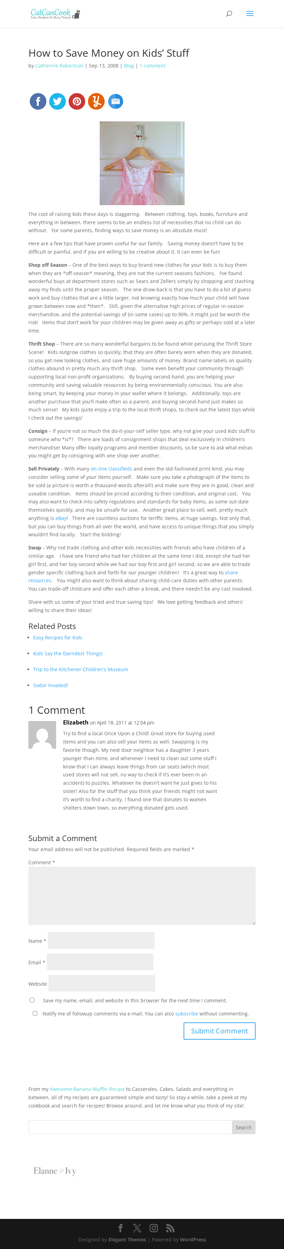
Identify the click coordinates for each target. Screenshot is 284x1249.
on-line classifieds (111, 468)
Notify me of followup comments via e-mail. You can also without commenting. (145, 1013)
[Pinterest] (77, 104)
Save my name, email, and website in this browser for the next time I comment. (135, 1000)
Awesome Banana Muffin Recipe (87, 1089)
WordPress (193, 1239)
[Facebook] (38, 104)
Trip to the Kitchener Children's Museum (80, 669)
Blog (129, 65)
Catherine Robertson (59, 65)
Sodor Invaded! (50, 685)
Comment (41, 862)
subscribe (186, 1013)
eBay (60, 518)
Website (37, 984)
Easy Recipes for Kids (57, 637)
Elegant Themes (127, 1239)
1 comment (153, 65)
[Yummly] (96, 104)
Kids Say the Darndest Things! (68, 653)
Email (36, 962)
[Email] (115, 104)
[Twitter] (57, 104)
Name (37, 941)
